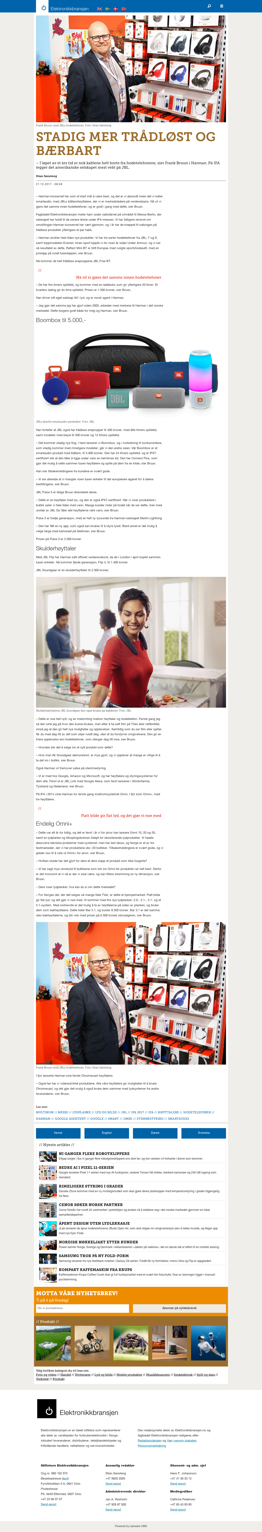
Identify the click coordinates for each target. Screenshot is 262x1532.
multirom (44, 1112)
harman (43, 1118)
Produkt (59, 1379)
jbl (124, 1112)
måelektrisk (184, 1374)
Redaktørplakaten (150, 1440)
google (97, 1118)
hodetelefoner (197, 1112)
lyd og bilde (106, 1112)
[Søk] (209, 6)
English (107, 1133)
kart (65, 1478)
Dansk (155, 1133)
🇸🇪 (107, 9)
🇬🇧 (99, 9)
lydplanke (82, 1112)
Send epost (48, 1504)
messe (63, 1112)
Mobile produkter (129, 1374)
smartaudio (178, 1118)
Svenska (204, 1133)
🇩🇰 (116, 9)
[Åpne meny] (221, 6)
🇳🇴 (124, 9)
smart (113, 1118)
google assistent (70, 1118)
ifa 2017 (137, 1112)
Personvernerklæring (152, 1446)
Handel (65, 1374)
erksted (43, 1379)
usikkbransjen (159, 1374)
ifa (150, 1112)
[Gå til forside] (61, 6)
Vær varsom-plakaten (181, 1440)
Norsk (58, 1133)
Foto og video (46, 1374)
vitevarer (84, 1374)
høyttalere (168, 1112)
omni (128, 1118)
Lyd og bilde (103, 1374)
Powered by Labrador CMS (131, 1526)
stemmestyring (150, 1118)
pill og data (206, 1374)
